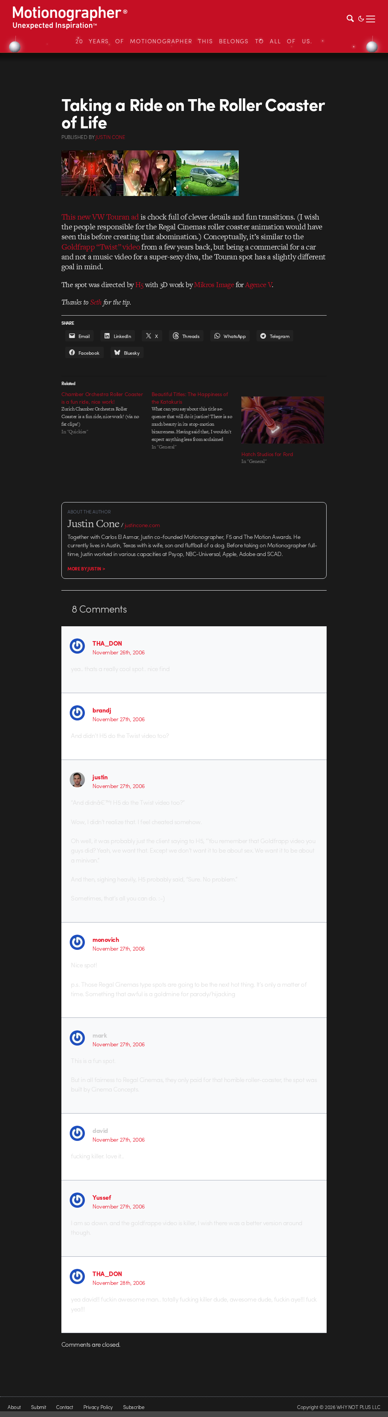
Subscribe (133, 1406)
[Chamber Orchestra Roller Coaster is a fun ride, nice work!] (106, 413)
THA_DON (107, 643)
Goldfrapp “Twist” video (100, 246)
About (14, 1406)
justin (100, 776)
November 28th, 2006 (118, 1282)
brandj (101, 709)
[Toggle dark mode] (361, 18)
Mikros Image (214, 285)
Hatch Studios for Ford (267, 454)
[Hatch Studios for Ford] (282, 420)
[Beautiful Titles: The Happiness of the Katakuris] (197, 420)
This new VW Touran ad (100, 216)
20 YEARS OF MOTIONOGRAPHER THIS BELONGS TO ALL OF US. (194, 41)
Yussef (101, 1197)
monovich (105, 939)
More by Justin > (86, 568)
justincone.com (142, 525)
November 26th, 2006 (118, 652)
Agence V (258, 285)
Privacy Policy (98, 1406)
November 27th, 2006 (118, 719)
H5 (139, 285)
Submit (38, 1406)
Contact (64, 1406)
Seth (96, 302)
